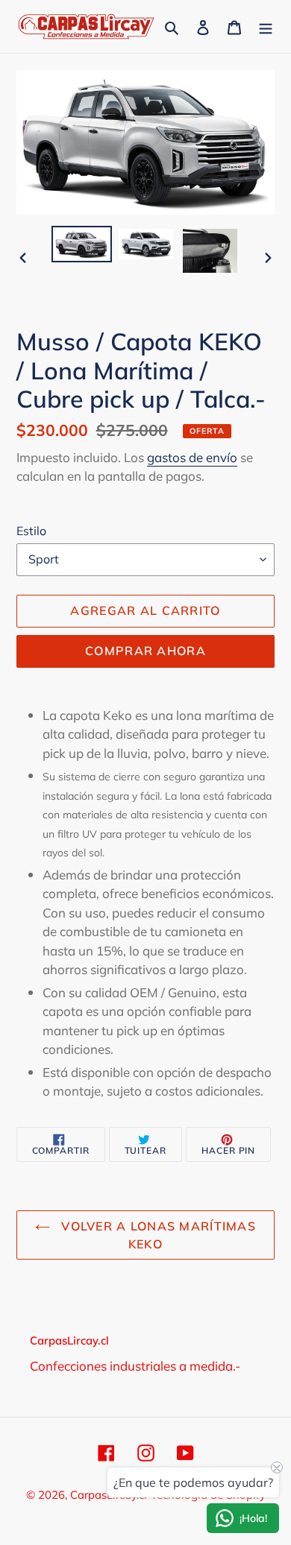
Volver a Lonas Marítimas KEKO (156, 1235)
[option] (82, 244)
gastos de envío (192, 457)
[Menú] (265, 26)
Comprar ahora (145, 650)
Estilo (31, 530)
